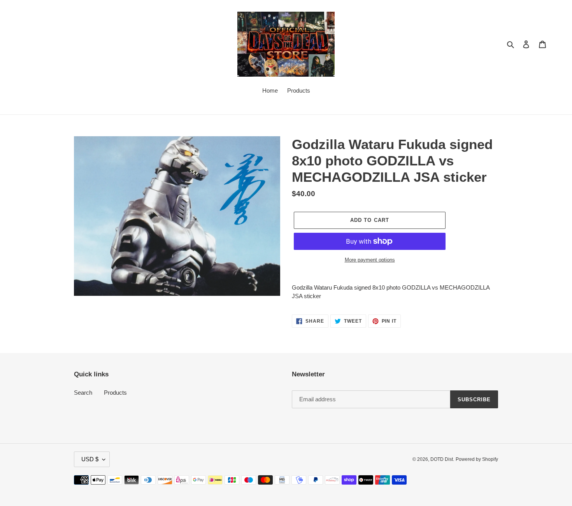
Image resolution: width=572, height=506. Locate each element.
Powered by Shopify (477, 459)
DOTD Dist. (442, 459)
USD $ (89, 459)
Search (83, 392)
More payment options (370, 260)
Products (115, 392)
